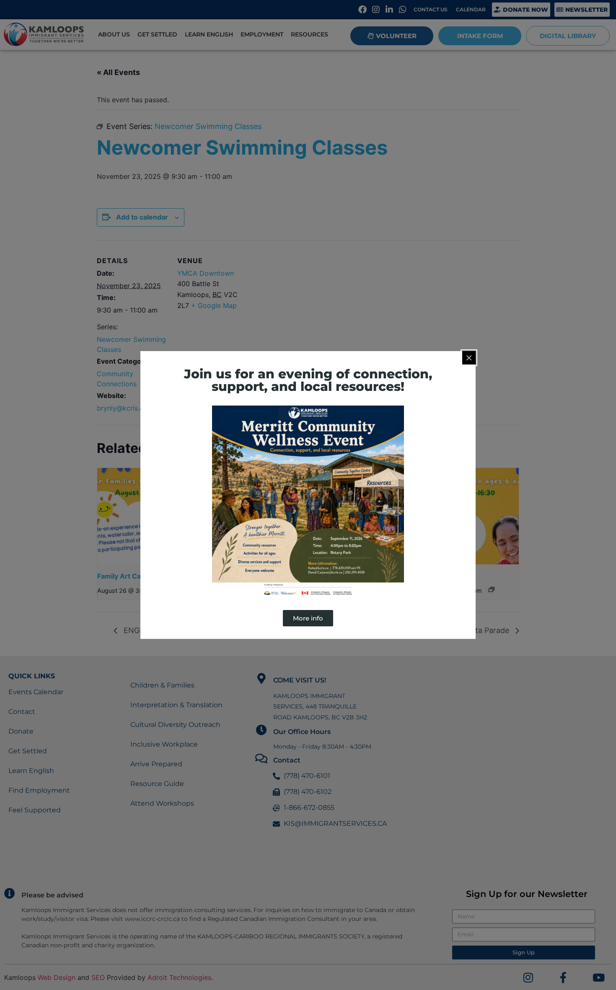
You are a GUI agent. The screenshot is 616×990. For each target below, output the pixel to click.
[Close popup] (469, 357)
